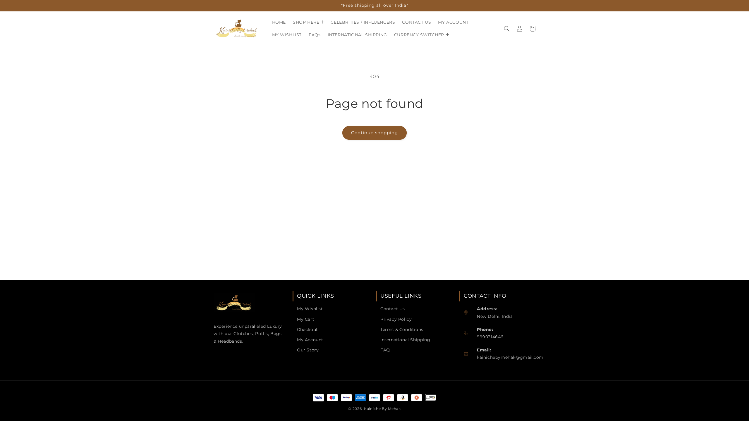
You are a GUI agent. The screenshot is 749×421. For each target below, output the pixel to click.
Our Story (308, 350)
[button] (308, 22)
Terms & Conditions (401, 329)
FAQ (385, 350)
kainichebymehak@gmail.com (510, 357)
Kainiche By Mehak (382, 408)
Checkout (307, 329)
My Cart (305, 319)
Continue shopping (374, 132)
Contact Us (392, 308)
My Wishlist (310, 308)
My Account (310, 339)
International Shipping (405, 339)
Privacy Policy (396, 319)
